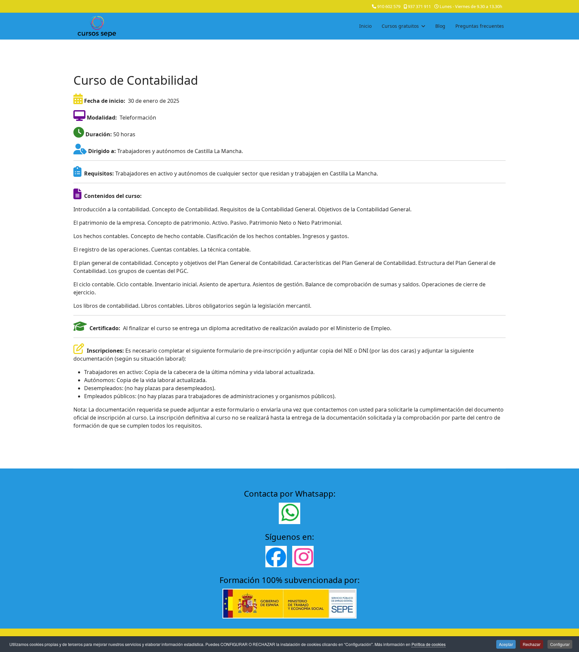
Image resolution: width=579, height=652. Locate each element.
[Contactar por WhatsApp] (289, 513)
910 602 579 (388, 6)
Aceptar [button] (506, 644)
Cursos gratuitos (400, 26)
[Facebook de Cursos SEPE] (276, 556)
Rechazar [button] (531, 644)
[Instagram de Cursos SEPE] (303, 556)
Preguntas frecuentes (479, 26)
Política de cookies (428, 644)
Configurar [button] (560, 644)
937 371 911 (419, 6)
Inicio (365, 26)
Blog (440, 26)
